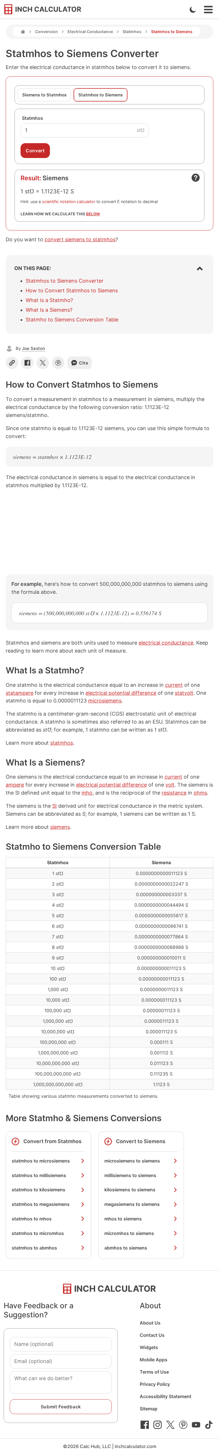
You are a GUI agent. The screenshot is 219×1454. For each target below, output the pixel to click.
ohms (200, 793)
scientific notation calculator (68, 201)
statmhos (61, 743)
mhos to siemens (123, 1219)
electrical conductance (166, 643)
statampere (19, 693)
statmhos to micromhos (38, 1233)
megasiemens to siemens (132, 1204)
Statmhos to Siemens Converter (65, 281)
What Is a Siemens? (49, 310)
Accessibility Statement (165, 1396)
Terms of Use (154, 1372)
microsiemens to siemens (132, 1161)
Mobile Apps (153, 1359)
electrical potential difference (121, 693)
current (174, 685)
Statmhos (132, 31)
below (93, 214)
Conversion (46, 31)
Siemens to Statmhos (44, 95)
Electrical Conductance (90, 31)
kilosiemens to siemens (129, 1189)
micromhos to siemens (129, 1233)
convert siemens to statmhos (79, 239)
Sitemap (148, 1409)
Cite (83, 363)
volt (170, 785)
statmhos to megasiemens (41, 1204)
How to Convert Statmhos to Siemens (72, 290)
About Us (150, 1323)
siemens (60, 827)
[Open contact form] (195, 178)
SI (54, 806)
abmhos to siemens (125, 1248)
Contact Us (152, 1335)
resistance (174, 793)
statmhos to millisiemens (39, 1175)
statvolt (184, 693)
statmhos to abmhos (34, 1248)
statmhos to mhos (32, 1219)
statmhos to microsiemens (41, 1161)
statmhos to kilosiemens (38, 1189)
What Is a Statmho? (49, 300)
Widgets (149, 1347)
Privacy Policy (155, 1384)
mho (87, 793)
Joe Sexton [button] (33, 348)
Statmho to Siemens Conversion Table (72, 320)
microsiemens (104, 701)
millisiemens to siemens (130, 1175)
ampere (15, 785)
